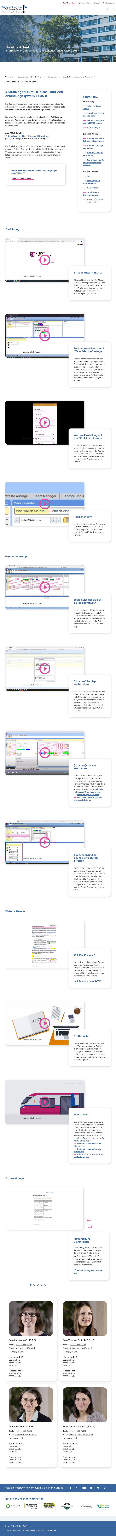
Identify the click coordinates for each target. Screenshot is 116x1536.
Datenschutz (52, 1530)
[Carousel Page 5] (45, 1285)
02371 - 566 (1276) (24, 1344)
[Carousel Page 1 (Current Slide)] (30, 1285)
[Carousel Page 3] (38, 1285)
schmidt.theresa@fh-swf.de (81, 1434)
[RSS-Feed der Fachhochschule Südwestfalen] (105, 1487)
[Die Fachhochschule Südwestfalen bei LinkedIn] (91, 1488)
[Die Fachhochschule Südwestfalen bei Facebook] (70, 1487)
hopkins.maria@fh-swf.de (26, 1434)
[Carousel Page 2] (34, 1285)
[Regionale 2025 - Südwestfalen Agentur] (85, 1506)
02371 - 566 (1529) (24, 1431)
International (109, 3)
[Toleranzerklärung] (49, 1506)
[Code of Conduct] (67, 1506)
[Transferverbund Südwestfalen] (12, 1506)
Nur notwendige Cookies (33, 1530)
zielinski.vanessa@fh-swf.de (81, 1348)
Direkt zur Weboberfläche (22, 178)
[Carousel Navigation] (90, 1224)
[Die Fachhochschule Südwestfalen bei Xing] (98, 1488)
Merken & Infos (85, 3)
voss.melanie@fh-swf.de (25, 1348)
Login (97, 3)
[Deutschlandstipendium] (30, 1506)
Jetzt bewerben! (69, 3)
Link (21, 1352)
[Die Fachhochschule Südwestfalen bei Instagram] (77, 1487)
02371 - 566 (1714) (78, 1344)
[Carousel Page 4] (41, 1285)
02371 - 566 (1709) (78, 1431)
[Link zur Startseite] (14, 9)
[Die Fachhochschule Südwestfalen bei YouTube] (84, 1487)
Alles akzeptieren (12, 1530)
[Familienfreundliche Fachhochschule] (103, 1506)
